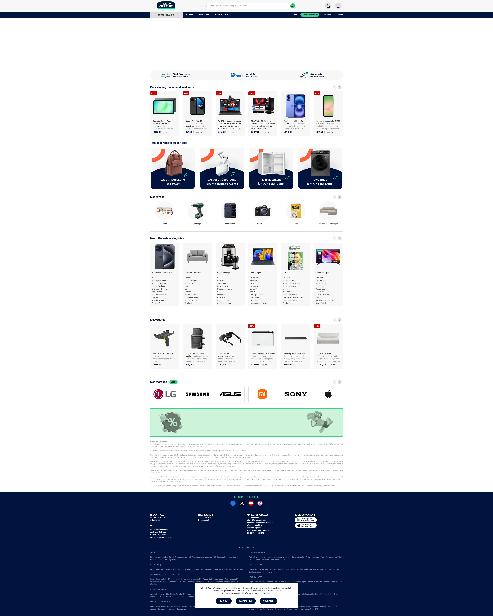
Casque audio (321, 289)
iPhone (154, 278)
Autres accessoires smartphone (193, 582)
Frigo (219, 278)
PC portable (254, 278)
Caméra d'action (167, 597)
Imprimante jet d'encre (259, 303)
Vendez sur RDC (204, 517)
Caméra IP (156, 303)
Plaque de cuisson (224, 289)
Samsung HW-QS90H (292, 354)
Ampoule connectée (160, 300)
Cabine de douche (311, 569)
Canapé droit (182, 609)
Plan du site (246, 547)
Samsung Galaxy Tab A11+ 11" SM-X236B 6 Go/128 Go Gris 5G (164, 123)
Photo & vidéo (263, 224)
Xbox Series (233, 557)
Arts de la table (190, 295)
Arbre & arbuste (266, 569)
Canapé (188, 278)
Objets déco (189, 303)
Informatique (255, 273)
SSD (241, 569)
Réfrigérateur (254, 557)
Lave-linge (265, 557)
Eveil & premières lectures (293, 297)
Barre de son (321, 280)
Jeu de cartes (329, 582)
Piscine (323, 569)
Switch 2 (172, 557)
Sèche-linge (255, 560)
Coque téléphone (158, 286)
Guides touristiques (290, 300)
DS (215, 557)
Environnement (252, 517)
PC (162, 569)
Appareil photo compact (325, 300)
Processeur (254, 300)
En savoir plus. (265, 593)
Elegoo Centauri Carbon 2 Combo (196, 355)
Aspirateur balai (223, 300)
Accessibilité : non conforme (258, 530)
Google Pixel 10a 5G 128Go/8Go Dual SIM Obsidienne (194, 123)
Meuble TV (189, 283)
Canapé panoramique (166, 609)
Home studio (155, 560)
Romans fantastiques (291, 283)
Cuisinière (265, 560)
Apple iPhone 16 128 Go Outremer (293, 122)
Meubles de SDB (191, 300)
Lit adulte (162, 606)
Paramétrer (245, 601)
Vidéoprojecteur (322, 286)
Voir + (173, 382)
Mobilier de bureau (192, 297)
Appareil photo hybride (159, 594)
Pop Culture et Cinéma (263, 582)
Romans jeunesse (290, 295)
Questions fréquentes (159, 530)
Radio (318, 297)
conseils (153, 481)
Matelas (188, 292)
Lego (251, 582)
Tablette (253, 292)
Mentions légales (253, 528)
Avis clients (155, 520)
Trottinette (261, 609)
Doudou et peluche (314, 582)
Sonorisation (222, 557)
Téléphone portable (159, 283)
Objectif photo (321, 303)
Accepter (268, 601)
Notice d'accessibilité (255, 533)
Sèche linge (221, 283)
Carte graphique (256, 295)
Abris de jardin (333, 569)
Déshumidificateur (256, 572)
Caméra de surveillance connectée (164, 582)
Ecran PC (253, 289)
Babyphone (320, 594)
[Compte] (328, 6)
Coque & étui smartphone (213, 579)
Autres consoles (161, 557)
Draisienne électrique (283, 609)
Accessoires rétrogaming (202, 557)
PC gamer (254, 286)
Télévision (319, 278)
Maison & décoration (193, 273)
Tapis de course (312, 606)
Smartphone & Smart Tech (162, 273)
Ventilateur (278, 569)
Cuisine (286, 303)
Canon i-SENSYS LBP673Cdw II (263, 355)
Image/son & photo (323, 273)
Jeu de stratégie (299, 582)
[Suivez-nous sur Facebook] (233, 503)
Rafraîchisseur (297, 569)
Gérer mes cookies (254, 525)
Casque (178, 597)
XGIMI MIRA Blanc (324, 354)
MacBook (177, 569)
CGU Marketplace (259, 520)
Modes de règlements (159, 532)
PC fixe (253, 283)
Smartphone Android (160, 280)
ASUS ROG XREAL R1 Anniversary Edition (226, 355)
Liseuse (155, 297)
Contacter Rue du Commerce (162, 537)
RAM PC (208, 569)
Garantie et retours (158, 535)
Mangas (286, 289)
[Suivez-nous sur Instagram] (260, 503)
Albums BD (287, 292)
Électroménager (223, 273)
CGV (248, 520)
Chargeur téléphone (160, 289)
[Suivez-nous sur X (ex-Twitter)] (242, 503)
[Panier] (338, 6)
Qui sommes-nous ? (158, 517)
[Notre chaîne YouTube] (251, 503)
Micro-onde (221, 295)
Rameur (270, 609)
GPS (316, 609)
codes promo (162, 481)
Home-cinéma (321, 283)
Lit (186, 289)
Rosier (287, 569)
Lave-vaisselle (298, 557)
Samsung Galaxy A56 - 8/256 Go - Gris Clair (328, 122)
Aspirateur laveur (224, 303)
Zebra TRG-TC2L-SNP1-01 (164, 354)
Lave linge (221, 280)
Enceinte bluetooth (323, 295)
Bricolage (197, 224)
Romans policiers (289, 280)
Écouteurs (320, 292)
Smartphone (230, 224)
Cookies (269, 523)
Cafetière (221, 297)
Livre (296, 224)
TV (184, 594)
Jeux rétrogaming (169, 560)
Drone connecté (231, 579)
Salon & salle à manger (328, 224)
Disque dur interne (220, 569)
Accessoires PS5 (184, 557)
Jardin (164, 224)
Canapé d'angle (180, 606)
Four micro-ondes (278, 560)
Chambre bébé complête (304, 594)
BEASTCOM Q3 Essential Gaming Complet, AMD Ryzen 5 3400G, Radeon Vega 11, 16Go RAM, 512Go (263, 125)
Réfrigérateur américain (281, 557)
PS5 (151, 557)
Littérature (287, 278)
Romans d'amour (289, 286)
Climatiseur (254, 569)
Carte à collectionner (282, 582)
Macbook (254, 280)
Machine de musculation (303, 609)
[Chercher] (292, 5)
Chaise (187, 286)
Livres (285, 273)
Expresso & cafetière (334, 557)
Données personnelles (255, 523)
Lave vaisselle (222, 286)
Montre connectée (159, 295)
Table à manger (191, 280)
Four (219, 292)
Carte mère (254, 297)
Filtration (269, 572)
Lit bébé (329, 594)
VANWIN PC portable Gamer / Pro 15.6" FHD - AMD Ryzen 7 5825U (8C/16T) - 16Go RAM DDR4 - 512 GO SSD (229, 125)
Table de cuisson (312, 557)
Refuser (224, 601)
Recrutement (203, 520)
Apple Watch (157, 292)
